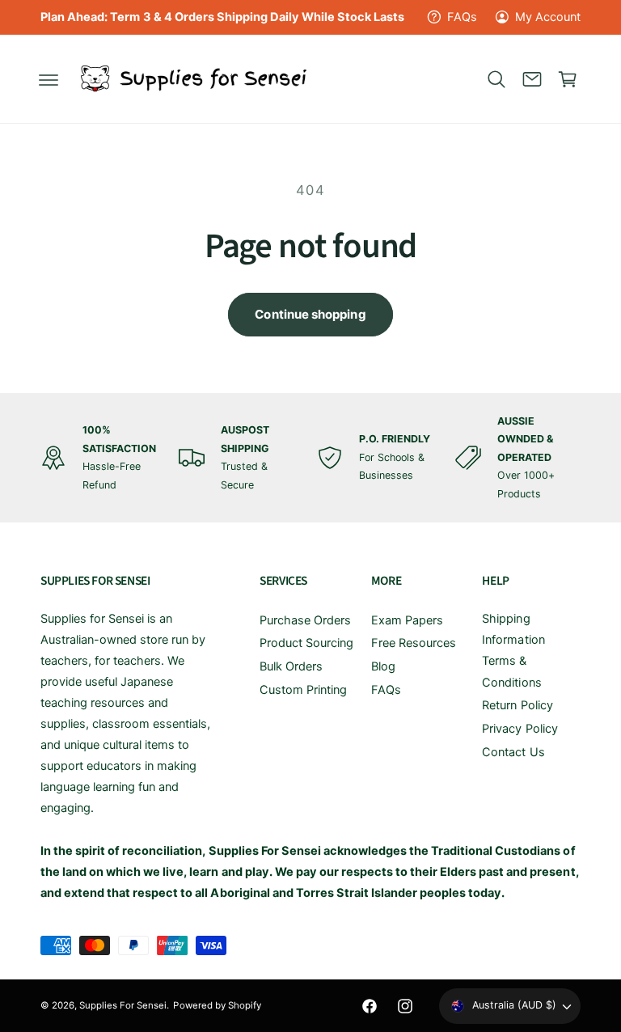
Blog (383, 666)
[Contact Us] (532, 79)
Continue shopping (310, 314)
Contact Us (513, 752)
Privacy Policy (519, 728)
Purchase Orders (305, 620)
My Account (548, 17)
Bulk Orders (291, 666)
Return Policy (517, 705)
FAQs (462, 17)
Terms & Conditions (511, 671)
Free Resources (413, 643)
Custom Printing (303, 690)
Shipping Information (513, 629)
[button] (48, 79)
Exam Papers (407, 620)
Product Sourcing (306, 643)
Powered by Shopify (216, 1005)
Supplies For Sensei (123, 1005)
